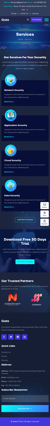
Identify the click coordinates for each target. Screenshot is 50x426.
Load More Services (25, 220)
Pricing (13, 13)
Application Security (15, 125)
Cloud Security (12, 160)
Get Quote (36, 20)
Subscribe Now (24, 409)
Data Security (12, 195)
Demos (44, 207)
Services (35, 13)
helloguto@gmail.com (18, 2)
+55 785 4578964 (10, 385)
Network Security (14, 90)
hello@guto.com (10, 377)
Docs (44, 215)
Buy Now (44, 224)
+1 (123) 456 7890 (11, 381)
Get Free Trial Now (25, 262)
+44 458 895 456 (39, 2)
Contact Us (24, 13)
